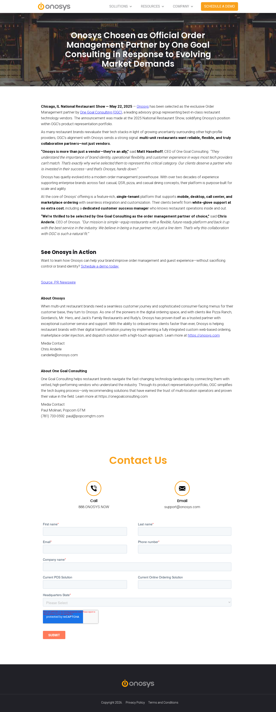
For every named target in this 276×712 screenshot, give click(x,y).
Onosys (143, 106)
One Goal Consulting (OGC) (101, 112)
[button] (120, 6)
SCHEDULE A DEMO (219, 6)
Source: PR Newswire (58, 282)
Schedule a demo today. (100, 266)
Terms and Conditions (163, 702)
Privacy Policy (135, 702)
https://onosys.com (204, 335)
